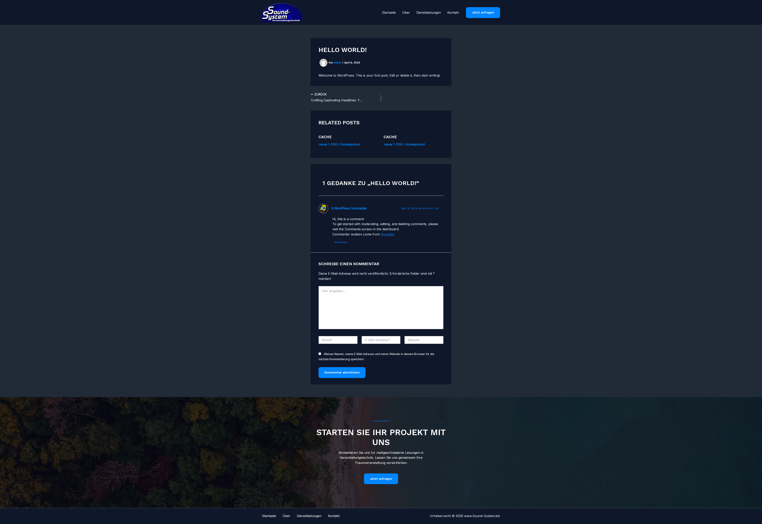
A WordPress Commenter (349, 208)
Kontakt (453, 12)
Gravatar (387, 234)
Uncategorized (350, 144)
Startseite (389, 12)
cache (325, 136)
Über (406, 12)
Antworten (340, 242)
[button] (483, 12)
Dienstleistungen (428, 12)
